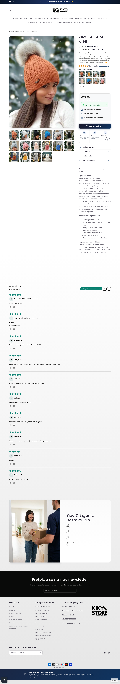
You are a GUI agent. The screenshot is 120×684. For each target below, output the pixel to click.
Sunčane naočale (41, 613)
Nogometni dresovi (42, 610)
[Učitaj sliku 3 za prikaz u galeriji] (36, 135)
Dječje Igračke (40, 639)
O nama (12, 623)
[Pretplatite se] (74, 590)
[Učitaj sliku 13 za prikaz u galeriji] (14, 157)
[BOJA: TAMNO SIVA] (96, 81)
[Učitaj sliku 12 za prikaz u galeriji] (69, 146)
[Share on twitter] (14, 307)
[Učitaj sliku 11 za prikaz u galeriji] (58, 146)
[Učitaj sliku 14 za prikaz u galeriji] (25, 157)
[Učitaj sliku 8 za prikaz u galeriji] (25, 146)
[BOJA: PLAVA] (89, 81)
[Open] (4, 680)
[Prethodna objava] (40, 1)
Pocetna (11, 31)
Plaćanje (12, 610)
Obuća (37, 642)
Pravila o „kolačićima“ (16, 620)
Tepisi (37, 623)
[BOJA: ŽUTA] (89, 74)
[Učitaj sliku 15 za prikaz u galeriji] (36, 157)
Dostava (12, 616)
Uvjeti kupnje (13, 607)
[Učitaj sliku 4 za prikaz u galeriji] (47, 135)
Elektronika (39, 629)
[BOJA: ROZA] (102, 81)
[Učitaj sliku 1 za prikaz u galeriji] (14, 135)
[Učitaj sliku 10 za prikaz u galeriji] (47, 146)
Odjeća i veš (39, 626)
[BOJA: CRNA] (102, 74)
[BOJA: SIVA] (96, 74)
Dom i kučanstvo (41, 620)
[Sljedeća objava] (80, 1)
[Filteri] (105, 289)
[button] (11, 10)
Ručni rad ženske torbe (43, 632)
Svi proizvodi (20, 31)
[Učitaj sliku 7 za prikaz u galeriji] (14, 146)
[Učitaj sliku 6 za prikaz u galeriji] (69, 135)
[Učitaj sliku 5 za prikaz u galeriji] (58, 135)
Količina (81, 86)
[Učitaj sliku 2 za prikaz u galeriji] (25, 135)
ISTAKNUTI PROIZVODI (42, 607)
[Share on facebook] (10, 307)
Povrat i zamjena (15, 613)
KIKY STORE (62, 668)
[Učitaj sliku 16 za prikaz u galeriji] (47, 157)
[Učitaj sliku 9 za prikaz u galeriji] (36, 146)
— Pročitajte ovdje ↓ (104, 66)
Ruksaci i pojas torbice (43, 635)
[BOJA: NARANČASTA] (82, 74)
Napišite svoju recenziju (91, 289)
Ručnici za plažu (40, 616)
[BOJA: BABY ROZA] (82, 81)
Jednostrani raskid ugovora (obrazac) (18, 627)
